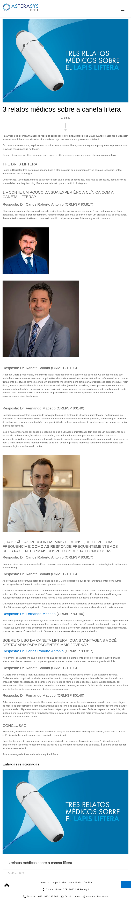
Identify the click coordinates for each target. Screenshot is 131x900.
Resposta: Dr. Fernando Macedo (29, 614)
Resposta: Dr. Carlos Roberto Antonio (33, 651)
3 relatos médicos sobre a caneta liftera (40, 863)
